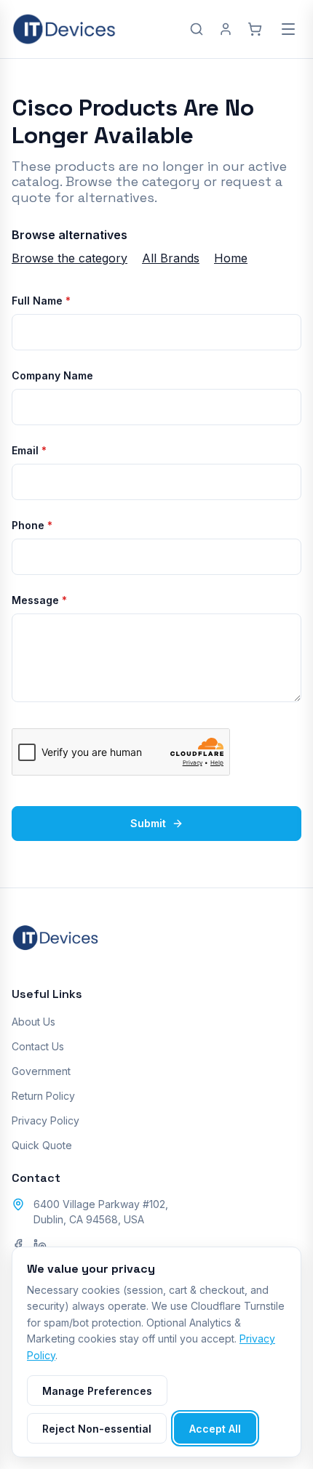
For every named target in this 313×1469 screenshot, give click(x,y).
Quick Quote (42, 1145)
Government (41, 1071)
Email (29, 450)
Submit (148, 823)
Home (230, 258)
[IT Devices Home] (64, 29)
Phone (32, 525)
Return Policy (43, 1096)
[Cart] (255, 29)
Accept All (215, 1428)
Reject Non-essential (96, 1428)
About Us (33, 1021)
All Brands (170, 258)
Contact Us (38, 1046)
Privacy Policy (45, 1120)
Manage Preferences (97, 1391)
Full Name (41, 300)
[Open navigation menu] (288, 29)
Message (39, 600)
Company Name (52, 375)
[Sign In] (225, 29)
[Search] (196, 29)
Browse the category (69, 258)
